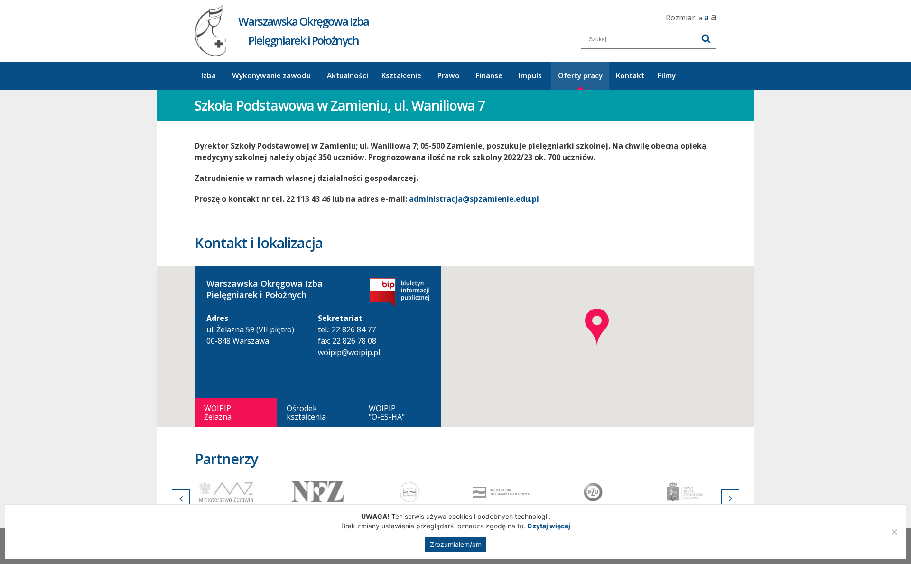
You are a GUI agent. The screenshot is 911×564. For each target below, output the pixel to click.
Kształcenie (401, 76)
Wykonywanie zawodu (271, 76)
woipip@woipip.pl (349, 352)
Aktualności (347, 76)
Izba (208, 76)
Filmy (667, 76)
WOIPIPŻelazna (218, 412)
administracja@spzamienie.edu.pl (474, 199)
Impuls (530, 76)
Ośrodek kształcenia (306, 412)
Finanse (489, 76)
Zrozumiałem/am (456, 544)
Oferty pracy (580, 76)
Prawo (448, 76)
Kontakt (630, 76)
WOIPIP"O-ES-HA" (387, 412)
